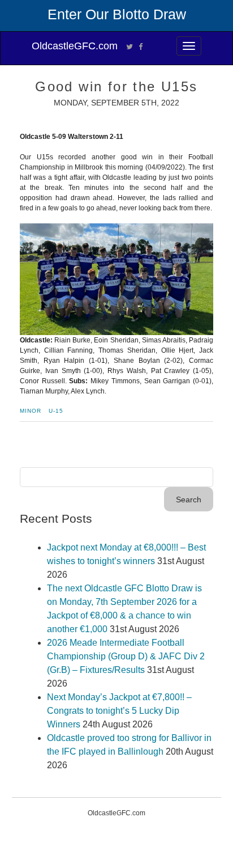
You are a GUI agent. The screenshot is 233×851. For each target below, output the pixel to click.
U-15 (56, 411)
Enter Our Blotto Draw (117, 14)
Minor (30, 411)
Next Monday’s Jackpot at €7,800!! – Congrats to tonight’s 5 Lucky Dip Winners (119, 710)
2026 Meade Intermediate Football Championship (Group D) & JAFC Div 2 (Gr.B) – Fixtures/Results (126, 656)
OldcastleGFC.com (75, 46)
